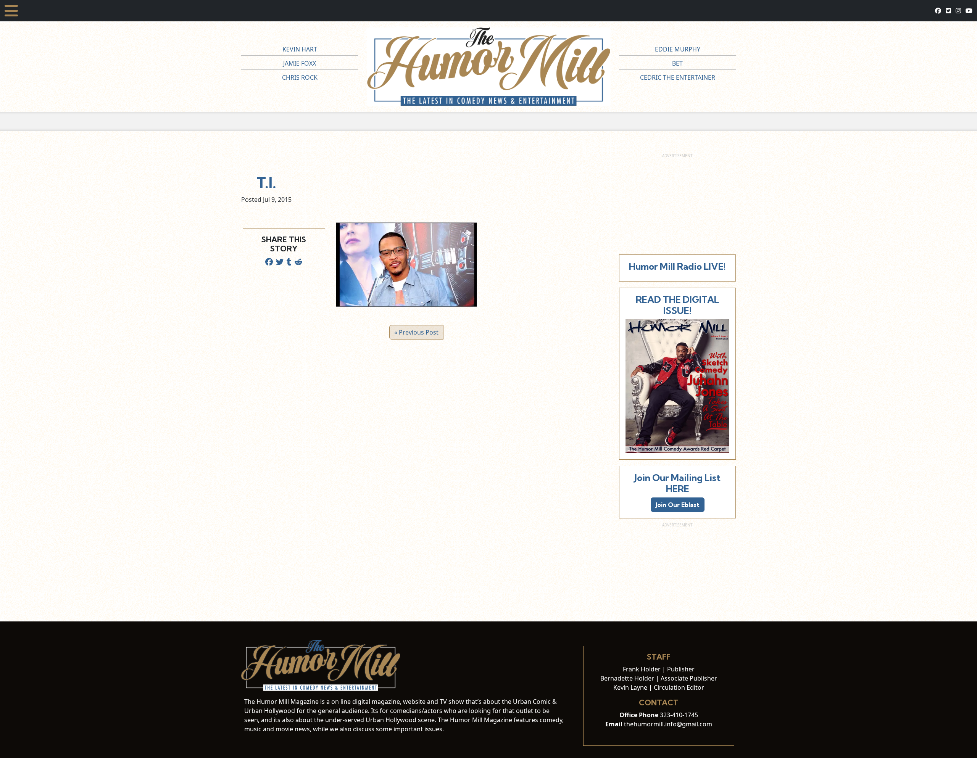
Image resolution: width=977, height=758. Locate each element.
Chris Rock (300, 77)
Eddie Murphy (677, 49)
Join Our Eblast (678, 505)
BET (677, 63)
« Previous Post (416, 332)
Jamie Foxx (299, 63)
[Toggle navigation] (11, 10)
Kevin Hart (299, 49)
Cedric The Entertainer (677, 77)
